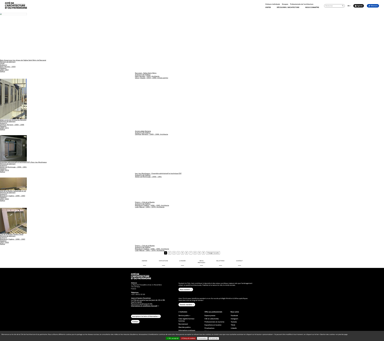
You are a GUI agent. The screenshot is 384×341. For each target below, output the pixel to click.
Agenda (360, 6)
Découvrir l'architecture (288, 7)
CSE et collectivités (211, 319)
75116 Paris (135, 287)
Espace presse (209, 315)
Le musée (182, 261)
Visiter (268, 7)
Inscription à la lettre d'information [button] (145, 316)
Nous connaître (312, 7)
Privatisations (209, 328)
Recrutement (183, 324)
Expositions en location (212, 325)
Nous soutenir (185, 289)
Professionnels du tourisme (214, 322)
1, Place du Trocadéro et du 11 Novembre (146, 285)
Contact (239, 261)
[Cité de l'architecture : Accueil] (141, 279)
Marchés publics (184, 327)
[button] (381, 35)
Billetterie (374, 6)
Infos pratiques (201, 261)
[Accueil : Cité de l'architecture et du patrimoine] (16, 5)
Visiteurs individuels (272, 4)
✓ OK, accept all (172, 338)
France (133, 289)
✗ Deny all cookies (188, 338)
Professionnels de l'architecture (301, 4)
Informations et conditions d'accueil (144, 306)
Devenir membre (186, 305)
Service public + (184, 315)
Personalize (202, 338)
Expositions (163, 261)
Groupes (285, 4)
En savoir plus (214, 338)
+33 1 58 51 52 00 (138, 294)
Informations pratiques (186, 330)
